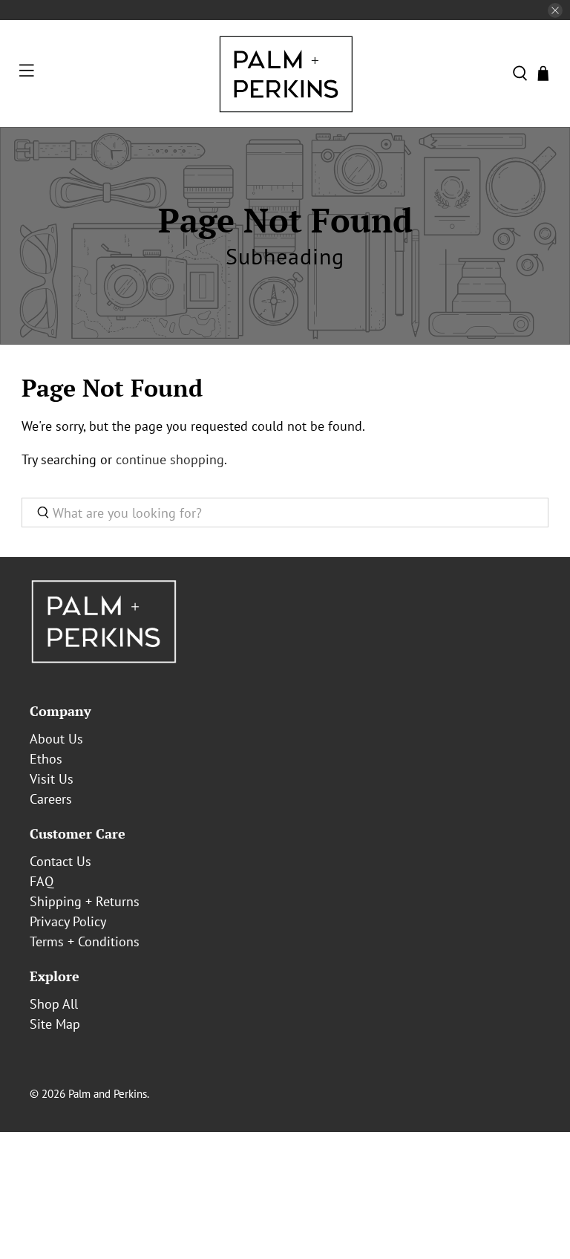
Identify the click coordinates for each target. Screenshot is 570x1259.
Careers (51, 798)
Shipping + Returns (85, 901)
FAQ (41, 881)
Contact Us (60, 861)
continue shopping (170, 459)
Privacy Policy (68, 921)
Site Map (55, 1023)
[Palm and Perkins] (285, 73)
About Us (56, 738)
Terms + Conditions (85, 941)
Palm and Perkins (107, 1094)
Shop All (54, 1003)
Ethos (46, 758)
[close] (555, 10)
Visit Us (51, 778)
